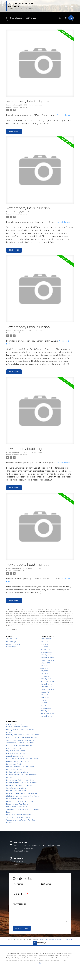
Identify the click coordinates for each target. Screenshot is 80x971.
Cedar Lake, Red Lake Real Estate (50, 611)
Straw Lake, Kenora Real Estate (31, 624)
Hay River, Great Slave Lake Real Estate (23, 615)
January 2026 (46, 655)
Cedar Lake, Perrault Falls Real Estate (31, 611)
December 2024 (47, 681)
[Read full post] (40, 64)
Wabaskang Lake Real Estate (48, 624)
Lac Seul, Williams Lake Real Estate (20, 767)
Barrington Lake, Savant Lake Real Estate (53, 610)
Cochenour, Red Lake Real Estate (20, 743)
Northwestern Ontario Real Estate (15, 619)
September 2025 (47, 660)
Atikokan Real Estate (20, 610)
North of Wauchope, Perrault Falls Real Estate (55, 617)
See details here (64, 115)
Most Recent (46, 639)
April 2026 (44, 647)
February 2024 (46, 708)
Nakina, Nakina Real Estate (34, 617)
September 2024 (47, 689)
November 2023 (47, 716)
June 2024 (45, 697)
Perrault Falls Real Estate (17, 620)
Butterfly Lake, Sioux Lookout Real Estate (22, 735)
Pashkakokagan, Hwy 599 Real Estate (35, 619)
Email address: (19, 894)
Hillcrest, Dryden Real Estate (42, 615)
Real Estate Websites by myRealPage (60, 939)
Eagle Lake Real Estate (48, 613)
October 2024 (46, 687)
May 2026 (44, 644)
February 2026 (46, 652)
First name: (18, 884)
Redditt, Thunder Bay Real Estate (25, 622)
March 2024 (45, 705)
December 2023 (47, 713)
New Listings (11, 641)
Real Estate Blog (13, 644)
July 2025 (44, 665)
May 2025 (44, 671)
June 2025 (45, 668)
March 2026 (45, 649)
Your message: (19, 904)
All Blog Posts (11, 639)
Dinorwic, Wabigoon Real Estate (22, 613)
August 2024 (46, 692)
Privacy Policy (44, 939)
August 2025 (46, 663)
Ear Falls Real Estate (14, 756)
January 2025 (46, 679)
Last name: (46, 884)
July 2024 (44, 695)
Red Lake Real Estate (15, 799)
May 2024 (44, 700)
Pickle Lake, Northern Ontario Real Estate (57, 620)
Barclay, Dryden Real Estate (34, 610)
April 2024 (44, 703)
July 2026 (44, 641)
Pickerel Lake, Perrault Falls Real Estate (35, 620)
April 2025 (44, 673)
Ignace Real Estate (20, 107)
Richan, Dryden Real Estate (41, 622)
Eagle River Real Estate (61, 613)
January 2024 (46, 711)
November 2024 (47, 684)
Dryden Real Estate (20, 214)
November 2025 (47, 657)
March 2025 (45, 676)
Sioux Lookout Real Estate (56, 622)
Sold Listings (11, 647)
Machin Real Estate (21, 617)
